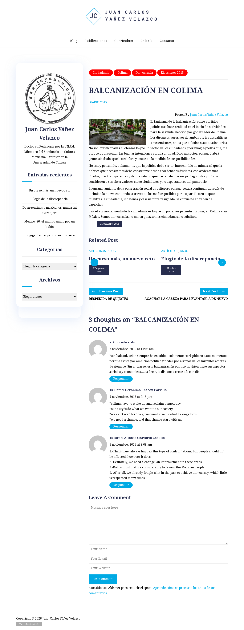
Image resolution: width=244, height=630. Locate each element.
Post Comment (102, 579)
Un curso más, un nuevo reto (49, 190)
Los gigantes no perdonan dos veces (49, 235)
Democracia (144, 72)
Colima (122, 72)
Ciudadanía (101, 72)
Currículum (123, 41)
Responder (121, 378)
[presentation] (94, 262)
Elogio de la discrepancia (49, 199)
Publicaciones (96, 41)
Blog (73, 41)
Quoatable (34, 624)
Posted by (201, 114)
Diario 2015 (98, 102)
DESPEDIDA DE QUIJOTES (108, 299)
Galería (146, 41)
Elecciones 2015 (172, 72)
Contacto (167, 41)
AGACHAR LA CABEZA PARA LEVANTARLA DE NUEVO (186, 299)
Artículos (97, 251)
